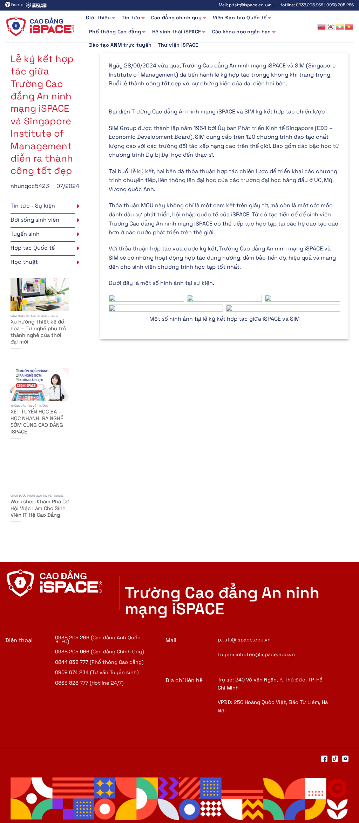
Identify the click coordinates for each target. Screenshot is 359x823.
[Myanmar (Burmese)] (340, 26)
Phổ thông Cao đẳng (115, 31)
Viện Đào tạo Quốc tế (240, 17)
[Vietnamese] (349, 26)
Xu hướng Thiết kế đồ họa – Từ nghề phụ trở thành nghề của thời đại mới (38, 332)
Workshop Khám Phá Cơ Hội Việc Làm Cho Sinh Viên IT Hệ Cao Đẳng (40, 508)
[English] (321, 26)
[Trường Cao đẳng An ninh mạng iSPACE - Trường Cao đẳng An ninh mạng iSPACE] (40, 26)
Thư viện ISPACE (178, 45)
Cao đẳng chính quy (176, 17)
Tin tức (131, 17)
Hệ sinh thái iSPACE (176, 31)
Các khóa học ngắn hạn (241, 31)
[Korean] (331, 26)
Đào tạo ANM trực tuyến (120, 45)
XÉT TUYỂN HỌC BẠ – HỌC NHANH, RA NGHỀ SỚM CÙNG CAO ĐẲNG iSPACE (37, 422)
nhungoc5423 (30, 186)
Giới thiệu (98, 17)
